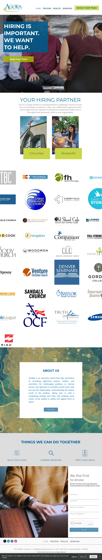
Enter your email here (77, 507)
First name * (74, 494)
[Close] (99, 556)
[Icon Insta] (15, 541)
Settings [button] (74, 557)
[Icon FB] (12, 541)
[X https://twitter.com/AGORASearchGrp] (4, 541)
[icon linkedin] (8, 541)
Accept (93, 557)
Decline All (83, 557)
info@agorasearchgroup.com (43, 549)
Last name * (73, 500)
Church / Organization (77, 513)
